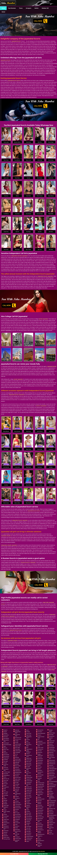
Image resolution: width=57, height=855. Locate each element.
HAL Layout (28, 800)
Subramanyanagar (52, 777)
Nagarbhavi (6, 835)
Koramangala (6, 816)
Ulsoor (16, 755)
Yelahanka (17, 767)
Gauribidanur (28, 833)
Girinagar (17, 782)
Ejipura (27, 730)
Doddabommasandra (42, 742)
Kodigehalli (28, 823)
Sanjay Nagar (28, 819)
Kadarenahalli (51, 775)
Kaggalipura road (40, 836)
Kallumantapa (40, 818)
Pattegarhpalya (52, 770)
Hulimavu (28, 739)
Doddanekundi (17, 770)
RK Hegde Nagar (41, 784)
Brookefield (6, 759)
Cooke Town (6, 767)
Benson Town (6, 749)
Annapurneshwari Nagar (41, 737)
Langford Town (29, 790)
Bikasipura (51, 744)
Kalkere (27, 841)
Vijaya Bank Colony (40, 846)
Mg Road (5, 834)
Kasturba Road (17, 777)
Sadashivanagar (18, 744)
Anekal (16, 824)
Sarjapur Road (17, 745)
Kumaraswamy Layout (29, 756)
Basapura (39, 735)
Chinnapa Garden (51, 730)
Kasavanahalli (28, 791)
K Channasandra (18, 804)
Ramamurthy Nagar (17, 735)
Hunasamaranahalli (52, 784)
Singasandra (28, 779)
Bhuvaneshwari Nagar (18, 832)
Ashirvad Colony (41, 816)
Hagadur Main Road (51, 806)
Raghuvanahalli (52, 773)
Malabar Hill (45, 8)
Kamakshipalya (52, 747)
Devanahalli (6, 773)
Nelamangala (28, 764)
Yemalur (39, 765)
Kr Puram (5, 817)
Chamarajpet (28, 826)
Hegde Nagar (28, 735)
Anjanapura (17, 826)
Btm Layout (6, 761)
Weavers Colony (41, 789)
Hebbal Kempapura (28, 751)
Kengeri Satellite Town (7, 812)
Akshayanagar (40, 760)
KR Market (17, 809)
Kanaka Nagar (40, 813)
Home (3, 8)
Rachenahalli (51, 745)
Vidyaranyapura (18, 760)
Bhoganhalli (51, 752)
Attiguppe (5, 733)
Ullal (38, 739)
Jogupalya (51, 791)
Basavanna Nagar (28, 807)
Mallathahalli (40, 741)
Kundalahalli (17, 819)
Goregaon (28, 8)
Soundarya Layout (40, 779)
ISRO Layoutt (28, 795)
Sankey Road (51, 742)
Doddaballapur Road (18, 794)
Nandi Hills (17, 789)
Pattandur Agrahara (39, 803)
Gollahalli (39, 797)
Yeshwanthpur (17, 806)
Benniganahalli (40, 730)
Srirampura (40, 815)
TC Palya (27, 824)
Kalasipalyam (40, 826)
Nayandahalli (40, 811)
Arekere (27, 809)
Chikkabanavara (29, 838)
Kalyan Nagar (6, 805)
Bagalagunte (40, 763)
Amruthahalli (17, 822)
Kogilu (39, 781)
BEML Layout (28, 814)
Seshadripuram (18, 816)
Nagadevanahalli (52, 762)
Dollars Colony (17, 779)
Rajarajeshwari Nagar (18, 732)
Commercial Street (6, 765)
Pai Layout (28, 766)
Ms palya (50, 830)
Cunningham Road (6, 770)
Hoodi (5, 788)
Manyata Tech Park (6, 828)
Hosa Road (40, 750)
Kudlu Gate (28, 828)
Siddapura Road (52, 822)
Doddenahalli (40, 787)
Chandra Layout (18, 838)
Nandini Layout (6, 837)
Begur (5, 746)
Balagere (39, 838)
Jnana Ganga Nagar (40, 745)
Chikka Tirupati (40, 747)
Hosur (5, 790)
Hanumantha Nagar (40, 795)
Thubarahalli (28, 803)
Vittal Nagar (28, 831)
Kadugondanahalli (29, 836)
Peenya (27, 771)
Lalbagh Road (6, 819)
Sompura (50, 826)
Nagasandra (40, 752)
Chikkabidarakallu (41, 782)
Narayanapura (51, 772)
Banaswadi (6, 736)
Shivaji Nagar (17, 749)
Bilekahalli (5, 752)
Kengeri (5, 809)
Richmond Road (18, 807)
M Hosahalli (51, 813)
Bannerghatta (6, 738)
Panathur (28, 798)
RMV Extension (29, 818)
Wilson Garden (17, 765)
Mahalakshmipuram (52, 815)
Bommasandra (6, 756)
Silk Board (28, 811)
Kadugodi (5, 803)
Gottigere (5, 782)
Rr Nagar (16, 740)
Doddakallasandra (41, 834)
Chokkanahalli (51, 749)
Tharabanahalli (40, 810)
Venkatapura (28, 834)
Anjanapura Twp (52, 808)
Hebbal (5, 785)
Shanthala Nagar (17, 791)
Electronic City (6, 778)
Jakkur (27, 741)
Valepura (50, 788)
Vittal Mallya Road (28, 784)
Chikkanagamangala (53, 768)
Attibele (16, 827)
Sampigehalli (51, 755)
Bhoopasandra (51, 736)
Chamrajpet (17, 784)
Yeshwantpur (17, 769)
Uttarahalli (17, 757)
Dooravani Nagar (51, 738)
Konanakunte (28, 839)
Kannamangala (40, 774)
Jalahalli (5, 798)
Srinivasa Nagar (29, 780)
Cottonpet (17, 801)
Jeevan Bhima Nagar (28, 745)
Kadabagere (40, 770)
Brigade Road (6, 757)
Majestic (5, 824)
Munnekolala (40, 808)
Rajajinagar (17, 730)
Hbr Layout (6, 783)
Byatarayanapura (41, 840)
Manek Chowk (17, 802)
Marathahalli (6, 830)
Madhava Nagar (52, 732)
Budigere (28, 801)
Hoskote (50, 832)
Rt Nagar (16, 742)
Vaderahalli (51, 765)
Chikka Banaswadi (40, 843)
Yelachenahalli (29, 788)
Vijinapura (51, 810)
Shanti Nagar (17, 747)
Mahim (36, 8)
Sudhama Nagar (18, 750)
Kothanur (28, 753)
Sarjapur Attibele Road (40, 755)
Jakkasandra (17, 780)
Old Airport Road (7, 839)
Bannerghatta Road (6, 740)
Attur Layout (51, 793)
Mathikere (5, 832)
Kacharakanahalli (52, 750)
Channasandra (29, 816)
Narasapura (40, 731)
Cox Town (16, 785)
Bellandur (5, 747)
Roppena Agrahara (39, 832)
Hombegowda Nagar (28, 737)
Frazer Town (6, 780)
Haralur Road (17, 817)
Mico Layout (28, 829)
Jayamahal (28, 742)
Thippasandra (29, 782)
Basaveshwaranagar (7, 744)
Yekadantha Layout (51, 779)
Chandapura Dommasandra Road (51, 798)
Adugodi (5, 731)
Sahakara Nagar (29, 777)
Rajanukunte (28, 775)
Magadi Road (28, 758)
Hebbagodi (51, 821)
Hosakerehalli (40, 758)
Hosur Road (6, 792)
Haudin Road (28, 733)
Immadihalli (40, 805)
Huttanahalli (40, 791)
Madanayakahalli (52, 786)
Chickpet (5, 762)
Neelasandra (40, 762)
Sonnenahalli (40, 828)
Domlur (5, 777)
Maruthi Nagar (29, 759)
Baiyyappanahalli (18, 772)
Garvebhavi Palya (40, 821)
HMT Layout (17, 812)
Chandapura (17, 836)
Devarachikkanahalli (41, 733)
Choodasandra (40, 749)
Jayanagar (5, 800)
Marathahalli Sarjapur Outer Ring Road (52, 818)
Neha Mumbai (41, 851)
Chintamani (40, 757)
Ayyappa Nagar (52, 804)
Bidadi (5, 751)
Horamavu (17, 775)
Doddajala (51, 794)
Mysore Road (28, 763)
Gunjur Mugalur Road (52, 758)
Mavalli (50, 789)
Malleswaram (6, 826)
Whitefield (17, 764)
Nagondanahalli (52, 760)
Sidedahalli (51, 824)
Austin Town (51, 833)
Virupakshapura (41, 829)
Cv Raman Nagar (7, 772)
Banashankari (6, 735)
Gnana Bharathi (52, 802)
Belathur (39, 768)
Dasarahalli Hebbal (17, 841)
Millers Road (28, 761)
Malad (3, 12)
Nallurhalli (40, 800)
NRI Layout (40, 767)
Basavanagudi (6, 742)
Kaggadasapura (29, 749)
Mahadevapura (6, 822)
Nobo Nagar (51, 734)
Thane (20, 8)
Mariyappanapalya (52, 800)
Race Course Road (28, 773)
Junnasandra (17, 774)
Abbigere (16, 821)
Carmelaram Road (17, 799)
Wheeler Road (29, 786)
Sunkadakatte (17, 752)
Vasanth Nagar (18, 759)
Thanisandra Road (51, 828)
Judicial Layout (51, 767)
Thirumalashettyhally (53, 781)
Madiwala (5, 821)
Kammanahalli (17, 814)
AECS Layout (28, 793)
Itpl (4, 797)
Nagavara (28, 805)
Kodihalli (5, 814)
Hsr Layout (6, 793)
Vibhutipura (51, 783)
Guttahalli (17, 796)
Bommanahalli (6, 754)
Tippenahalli (51, 754)
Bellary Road (28, 813)
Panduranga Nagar (28, 769)
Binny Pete (40, 823)
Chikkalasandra (40, 792)
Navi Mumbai (12, 8)
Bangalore (5, 730)
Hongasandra (6, 787)
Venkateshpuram (52, 763)
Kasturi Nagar (29, 796)
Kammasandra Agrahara (40, 772)
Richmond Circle (18, 737)
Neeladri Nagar (40, 806)
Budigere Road (51, 740)
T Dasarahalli (17, 787)
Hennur (16, 811)
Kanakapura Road (6, 807)
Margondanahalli (41, 786)
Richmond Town (18, 739)
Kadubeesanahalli (41, 799)
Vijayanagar (17, 762)
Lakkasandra (51, 811)
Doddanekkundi (7, 775)
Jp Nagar (5, 802)
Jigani (27, 747)
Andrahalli (40, 776)
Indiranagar (6, 795)
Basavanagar (17, 829)
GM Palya (28, 731)
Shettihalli (28, 821)
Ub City (16, 754)
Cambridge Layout (17, 834)
